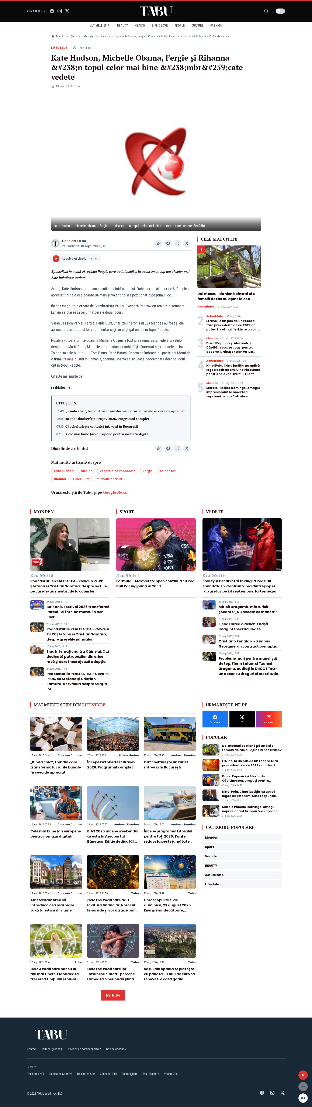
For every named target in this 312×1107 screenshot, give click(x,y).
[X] (67, 11)
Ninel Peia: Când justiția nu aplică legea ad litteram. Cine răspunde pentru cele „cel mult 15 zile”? (233, 369)
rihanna (60, 479)
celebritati (168, 471)
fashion (87, 471)
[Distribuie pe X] (187, 243)
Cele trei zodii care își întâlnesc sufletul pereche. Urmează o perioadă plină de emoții (111, 977)
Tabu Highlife (130, 1074)
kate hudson (63, 471)
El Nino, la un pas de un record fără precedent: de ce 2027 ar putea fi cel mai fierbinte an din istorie (231, 327)
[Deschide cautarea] (266, 11)
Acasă (59, 36)
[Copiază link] (159, 243)
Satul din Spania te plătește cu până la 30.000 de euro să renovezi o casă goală (169, 974)
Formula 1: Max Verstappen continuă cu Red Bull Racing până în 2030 (155, 584)
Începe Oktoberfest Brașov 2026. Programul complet (107, 418)
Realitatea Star (86, 1074)
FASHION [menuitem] (216, 25)
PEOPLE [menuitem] (179, 25)
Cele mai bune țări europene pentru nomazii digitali (108, 434)
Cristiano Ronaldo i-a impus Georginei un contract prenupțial (248, 644)
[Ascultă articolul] (303, 1075)
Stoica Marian (128, 755)
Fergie (148, 471)
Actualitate (205, 306)
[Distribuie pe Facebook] (168, 243)
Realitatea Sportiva (60, 1074)
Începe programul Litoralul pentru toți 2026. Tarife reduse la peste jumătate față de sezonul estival (168, 839)
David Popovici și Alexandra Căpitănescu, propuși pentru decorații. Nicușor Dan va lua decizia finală (229, 349)
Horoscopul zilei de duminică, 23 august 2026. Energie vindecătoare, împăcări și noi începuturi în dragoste (169, 910)
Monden (212, 338)
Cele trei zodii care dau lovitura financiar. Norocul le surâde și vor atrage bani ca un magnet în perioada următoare (112, 910)
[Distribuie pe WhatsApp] (177, 243)
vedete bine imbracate (118, 471)
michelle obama (109, 479)
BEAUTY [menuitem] (122, 25)
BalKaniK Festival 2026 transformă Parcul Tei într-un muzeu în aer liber (78, 611)
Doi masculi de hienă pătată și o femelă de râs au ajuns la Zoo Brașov (226, 298)
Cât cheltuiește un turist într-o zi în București (101, 426)
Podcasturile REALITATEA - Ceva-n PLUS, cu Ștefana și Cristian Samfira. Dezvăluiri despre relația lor (77, 681)
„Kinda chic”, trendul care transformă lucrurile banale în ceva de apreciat (125, 411)
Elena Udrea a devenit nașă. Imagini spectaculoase (244, 627)
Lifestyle (88, 36)
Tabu (81, 240)
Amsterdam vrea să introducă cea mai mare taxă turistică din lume (52, 905)
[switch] (280, 11)
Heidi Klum (81, 479)
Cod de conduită (116, 1049)
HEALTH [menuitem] (140, 25)
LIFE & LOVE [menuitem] (160, 25)
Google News (115, 492)
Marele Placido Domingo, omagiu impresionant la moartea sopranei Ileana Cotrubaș (233, 392)
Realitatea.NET (35, 1074)
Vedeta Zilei (171, 1074)
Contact (32, 1049)
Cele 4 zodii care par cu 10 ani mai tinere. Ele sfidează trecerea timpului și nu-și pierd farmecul (54, 977)
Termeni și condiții (52, 1049)
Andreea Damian (70, 755)
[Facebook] (52, 11)
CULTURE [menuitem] (197, 25)
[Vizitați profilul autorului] (55, 243)
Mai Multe (113, 995)
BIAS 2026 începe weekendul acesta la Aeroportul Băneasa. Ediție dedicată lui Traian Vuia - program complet (112, 841)
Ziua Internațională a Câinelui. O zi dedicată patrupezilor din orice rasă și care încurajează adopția (77, 656)
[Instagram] (59, 11)
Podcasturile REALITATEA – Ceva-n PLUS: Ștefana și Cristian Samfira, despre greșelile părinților (77, 634)
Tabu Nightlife (151, 1074)
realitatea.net (61, 387)
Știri (73, 36)
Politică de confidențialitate (84, 1049)
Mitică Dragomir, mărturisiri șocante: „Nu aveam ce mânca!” (248, 609)
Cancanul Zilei (108, 1074)
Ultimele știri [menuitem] (100, 25)
